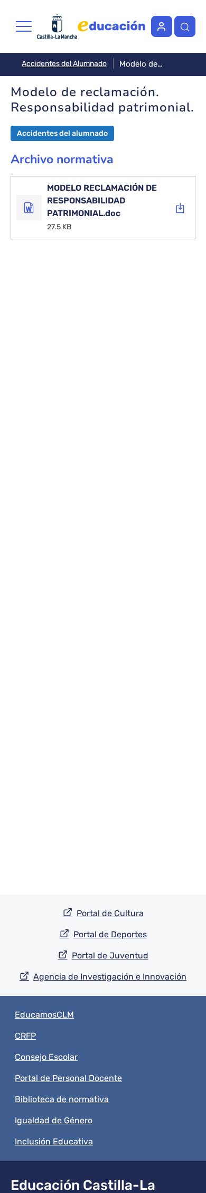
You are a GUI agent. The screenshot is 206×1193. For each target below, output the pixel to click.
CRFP (25, 1036)
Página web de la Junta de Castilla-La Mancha (57, 26)
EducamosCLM (44, 1015)
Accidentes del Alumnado (64, 63)
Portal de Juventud (110, 955)
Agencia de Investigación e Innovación (109, 977)
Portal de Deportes (110, 934)
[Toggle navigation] (24, 26)
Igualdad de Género (53, 1120)
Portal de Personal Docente (68, 1078)
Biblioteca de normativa (62, 1099)
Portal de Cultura (110, 913)
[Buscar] (184, 26)
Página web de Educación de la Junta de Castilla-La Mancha (111, 26)
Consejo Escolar (46, 1057)
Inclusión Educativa (54, 1141)
